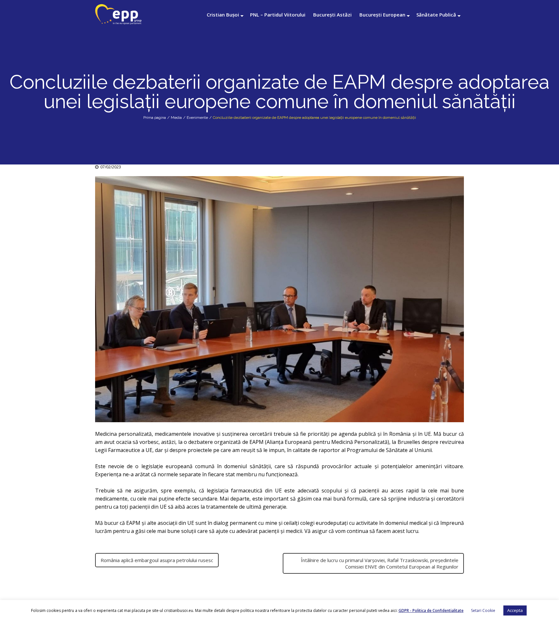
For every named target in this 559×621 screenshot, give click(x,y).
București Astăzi (332, 14)
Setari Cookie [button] (483, 610)
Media (176, 117)
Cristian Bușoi (223, 14)
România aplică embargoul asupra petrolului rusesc (157, 560)
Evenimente (197, 117)
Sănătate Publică (436, 14)
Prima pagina (154, 117)
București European (382, 14)
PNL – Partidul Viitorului (277, 14)
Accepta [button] (515, 610)
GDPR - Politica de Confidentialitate (431, 610)
